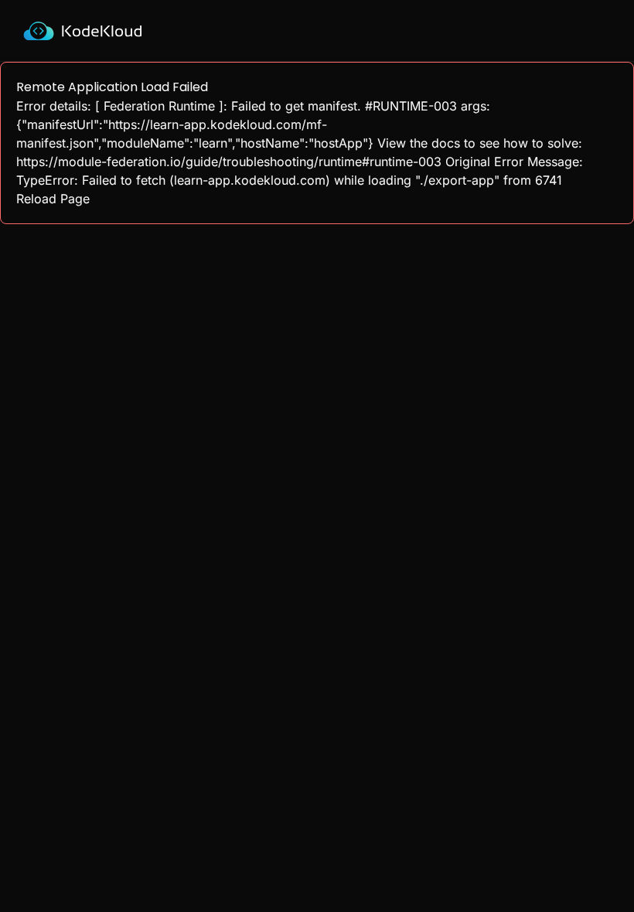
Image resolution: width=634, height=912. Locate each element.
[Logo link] (82, 31)
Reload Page (53, 198)
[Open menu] (609, 31)
